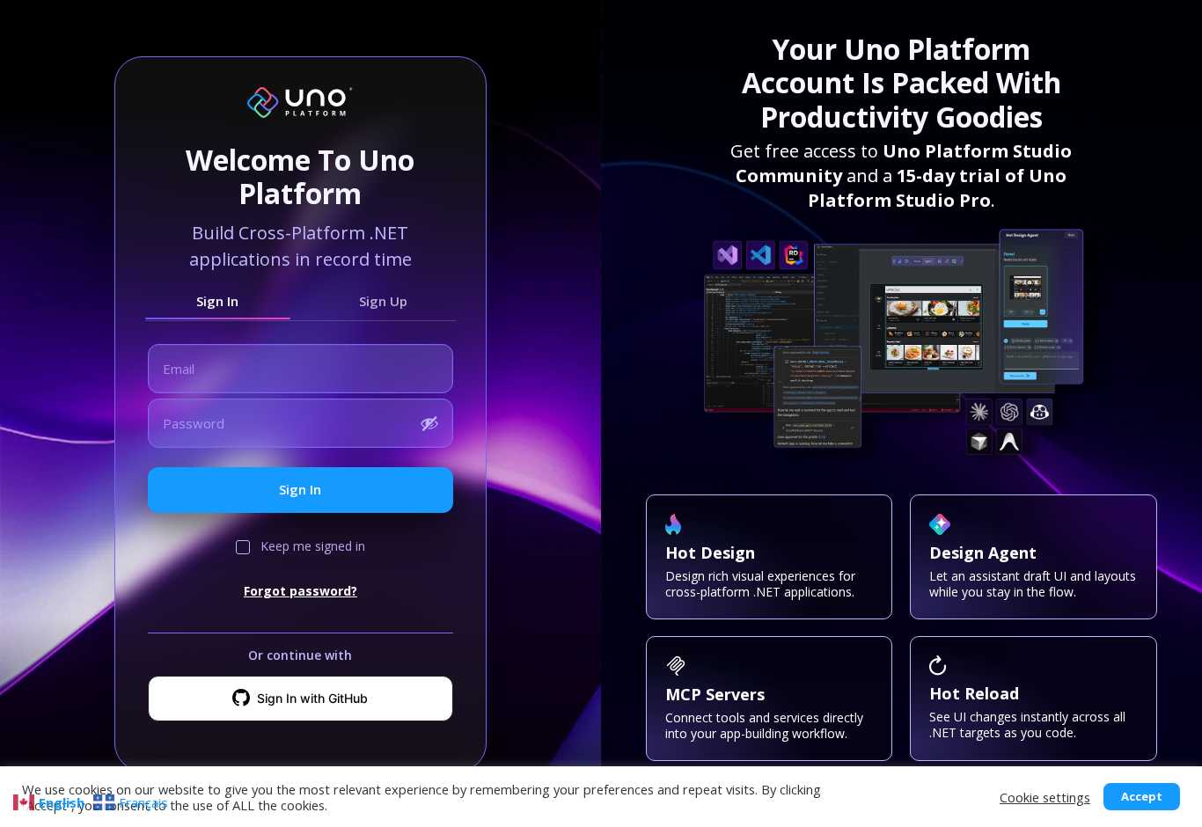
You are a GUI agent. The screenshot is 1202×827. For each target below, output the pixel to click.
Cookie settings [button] (1045, 797)
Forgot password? (300, 590)
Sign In (217, 301)
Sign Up (383, 301)
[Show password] (429, 423)
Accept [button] (1141, 796)
